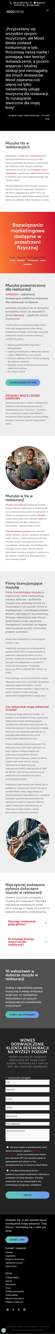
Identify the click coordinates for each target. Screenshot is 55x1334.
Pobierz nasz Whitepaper (22, 1014)
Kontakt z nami (17, 1239)
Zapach (42, 257)
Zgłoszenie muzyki (14, 1263)
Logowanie (34, 5)
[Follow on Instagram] (24, 1310)
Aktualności (11, 1284)
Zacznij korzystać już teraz (22, 382)
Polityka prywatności (15, 1291)
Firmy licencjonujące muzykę (23, 592)
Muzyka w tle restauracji (16, 505)
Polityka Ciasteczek (14, 1302)
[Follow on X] (19, 1310)
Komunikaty (21, 257)
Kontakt (9, 1252)
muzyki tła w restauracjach (30, 156)
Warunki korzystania (15, 1298)
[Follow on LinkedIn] (8, 1310)
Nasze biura (11, 1266)
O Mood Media (12, 1277)
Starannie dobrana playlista (18, 531)
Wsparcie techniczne (15, 1259)
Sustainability (12, 1295)
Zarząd (9, 1281)
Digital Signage (32, 257)
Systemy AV (28, 261)
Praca (8, 1288)
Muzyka (12, 257)
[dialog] (3, 1330)
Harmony (18, 315)
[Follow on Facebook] (13, 1310)
